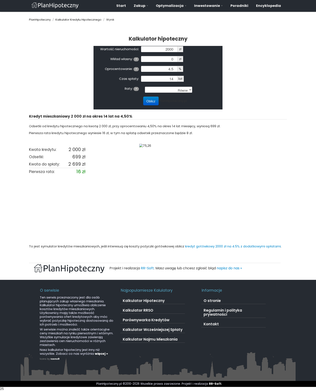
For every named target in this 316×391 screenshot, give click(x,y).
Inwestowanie (207, 5)
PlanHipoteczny (40, 20)
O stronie (212, 300)
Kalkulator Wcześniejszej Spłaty (153, 329)
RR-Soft (147, 268)
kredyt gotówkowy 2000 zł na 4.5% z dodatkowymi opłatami (233, 246)
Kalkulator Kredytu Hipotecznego (78, 20)
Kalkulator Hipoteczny (144, 300)
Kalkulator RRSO (138, 310)
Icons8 (55, 359)
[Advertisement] (158, 210)
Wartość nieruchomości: (119, 49)
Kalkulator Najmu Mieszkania (150, 339)
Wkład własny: (123, 59)
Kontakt (211, 324)
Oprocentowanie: (121, 69)
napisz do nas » (229, 268)
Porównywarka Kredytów (146, 320)
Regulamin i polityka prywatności (223, 312)
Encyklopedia (268, 5)
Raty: (131, 88)
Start (121, 5)
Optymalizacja (170, 5)
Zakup (140, 5)
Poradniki (239, 5)
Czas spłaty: (129, 78)
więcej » (101, 354)
